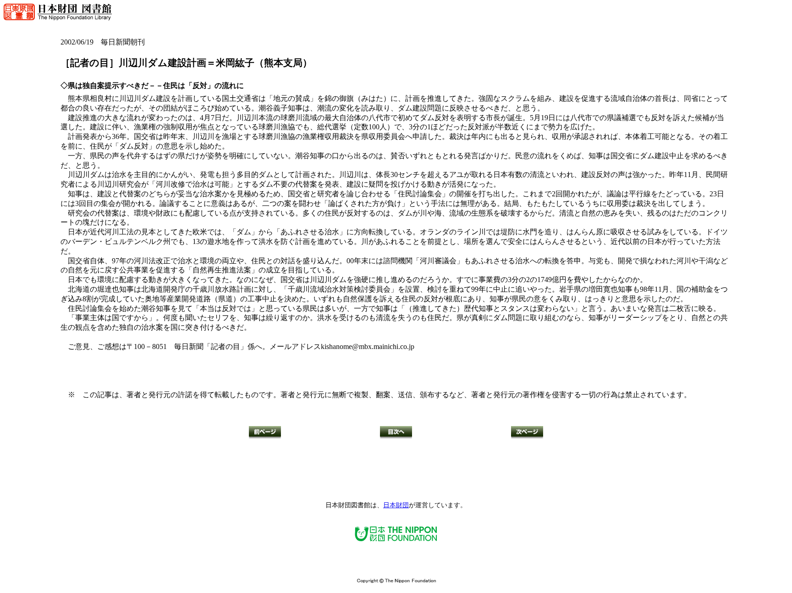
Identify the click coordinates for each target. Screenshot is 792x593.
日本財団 (396, 505)
